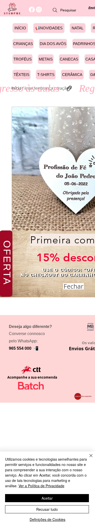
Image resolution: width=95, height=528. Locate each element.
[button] (73, 286)
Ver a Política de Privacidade (41, 485)
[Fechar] (88, 459)
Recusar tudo (47, 509)
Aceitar (47, 498)
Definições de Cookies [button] (47, 519)
